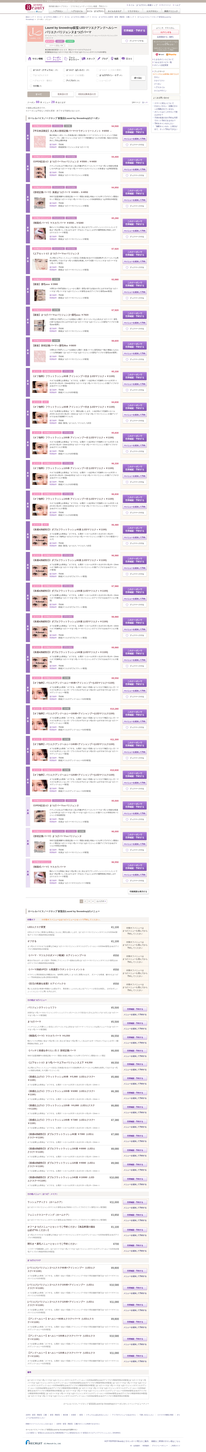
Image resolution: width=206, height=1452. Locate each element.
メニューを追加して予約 (135, 139)
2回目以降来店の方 (87, 94)
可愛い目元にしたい (147, 1415)
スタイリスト (159, 80)
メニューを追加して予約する (135, 1014)
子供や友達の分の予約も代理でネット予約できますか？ (165, 119)
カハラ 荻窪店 (83, 1433)
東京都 (65, 1415)
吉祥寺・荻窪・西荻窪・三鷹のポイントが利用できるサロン (78, 1424)
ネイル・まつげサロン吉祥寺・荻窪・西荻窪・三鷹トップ (113, 17)
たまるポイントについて (163, 59)
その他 (38, 86)
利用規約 (146, 1446)
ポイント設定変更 (161, 65)
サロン (156, 77)
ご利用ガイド (175, 1446)
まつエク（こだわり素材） (110, 70)
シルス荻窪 (30, 1433)
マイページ (166, 5)
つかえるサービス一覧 (163, 62)
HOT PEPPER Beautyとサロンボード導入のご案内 (126, 1441)
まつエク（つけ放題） (75, 75)
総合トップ (30, 17)
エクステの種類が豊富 (165, 1415)
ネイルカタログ (114, 11)
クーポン (157, 84)
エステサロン (152, 11)
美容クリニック (171, 11)
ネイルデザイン (160, 91)
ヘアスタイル (77, 11)
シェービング (105, 81)
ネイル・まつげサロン (95, 11)
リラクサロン (133, 11)
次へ (144, 102)
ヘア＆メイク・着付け (42, 81)
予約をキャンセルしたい (164, 123)
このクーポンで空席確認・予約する (134, 130)
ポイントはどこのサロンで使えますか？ (165, 113)
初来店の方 (63, 94)
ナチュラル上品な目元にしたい (97, 1415)
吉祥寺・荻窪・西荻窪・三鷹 (36, 1415)
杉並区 (73, 1415)
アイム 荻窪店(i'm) (70, 1433)
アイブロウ (73, 81)
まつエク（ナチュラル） (46, 70)
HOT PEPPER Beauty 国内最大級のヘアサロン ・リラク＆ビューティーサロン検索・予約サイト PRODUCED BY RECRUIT (35, 8)
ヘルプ (177, 5)
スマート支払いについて (164, 103)
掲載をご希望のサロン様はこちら (165, 1441)
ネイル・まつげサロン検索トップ (142, 5)
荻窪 (81, 1415)
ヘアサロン (58, 11)
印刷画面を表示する (138, 891)
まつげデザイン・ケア (111, 75)
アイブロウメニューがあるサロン (124, 1415)
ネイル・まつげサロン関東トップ (77, 17)
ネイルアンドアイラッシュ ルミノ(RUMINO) (104, 1433)
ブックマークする (136, 41)
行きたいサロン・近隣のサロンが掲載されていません (165, 107)
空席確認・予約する (134, 30)
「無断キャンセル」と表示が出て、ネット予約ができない (165, 127)
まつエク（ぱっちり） (78, 70)
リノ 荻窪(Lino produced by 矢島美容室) (49, 1433)
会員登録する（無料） (166, 37)
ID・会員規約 (135, 1446)
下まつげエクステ (40, 75)
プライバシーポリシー (160, 1446)
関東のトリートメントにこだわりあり (39, 1424)
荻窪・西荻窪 (55, 1415)
